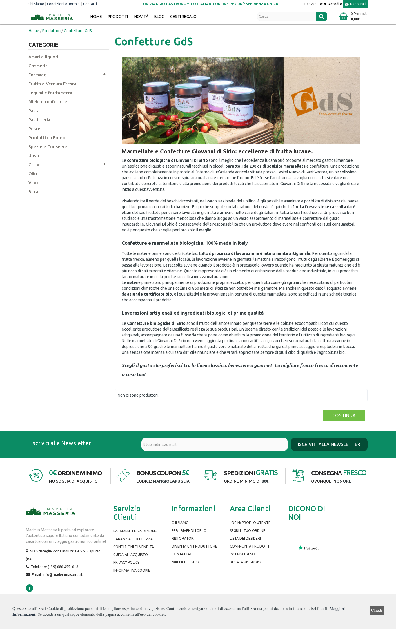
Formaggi (38, 74)
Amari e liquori (43, 56)
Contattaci (182, 554)
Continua (344, 415)
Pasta (33, 110)
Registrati (357, 4)
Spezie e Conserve (47, 146)
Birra (33, 191)
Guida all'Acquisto (130, 555)
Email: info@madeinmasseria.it (57, 575)
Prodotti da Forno (47, 137)
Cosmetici (38, 65)
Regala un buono (246, 562)
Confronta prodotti (250, 546)
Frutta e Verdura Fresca (52, 83)
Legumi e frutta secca (50, 92)
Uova (33, 155)
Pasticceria (39, 119)
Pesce (34, 128)
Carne (34, 164)
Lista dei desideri (245, 538)
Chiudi (376, 610)
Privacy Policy (126, 562)
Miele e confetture (47, 101)
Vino (33, 182)
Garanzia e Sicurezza (133, 539)
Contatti (90, 4)
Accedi (333, 4)
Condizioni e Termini (64, 4)
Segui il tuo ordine (247, 530)
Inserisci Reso (242, 554)
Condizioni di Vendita (133, 547)
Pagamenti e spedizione (135, 531)
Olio (32, 173)
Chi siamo (180, 523)
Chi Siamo (36, 4)
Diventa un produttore (194, 546)
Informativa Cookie (131, 570)
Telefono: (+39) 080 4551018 (54, 567)
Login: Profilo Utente (250, 523)
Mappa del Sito (185, 562)
